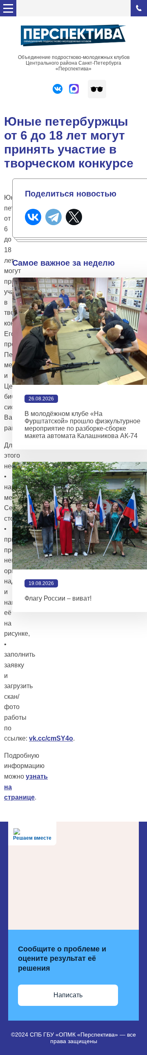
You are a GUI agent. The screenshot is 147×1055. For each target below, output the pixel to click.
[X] (74, 217)
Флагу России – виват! (57, 598)
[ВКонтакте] (33, 217)
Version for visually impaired (97, 89)
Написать (67, 995)
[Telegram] (53, 217)
